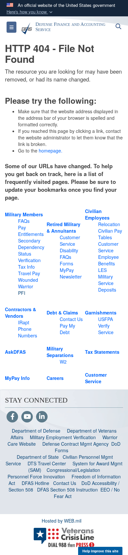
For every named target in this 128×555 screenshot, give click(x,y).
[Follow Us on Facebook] (12, 417)
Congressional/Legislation (73, 470)
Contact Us (64, 483)
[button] (30, 12)
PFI (21, 293)
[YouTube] (27, 417)
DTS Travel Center (47, 463)
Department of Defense (36, 430)
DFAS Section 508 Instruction (67, 489)
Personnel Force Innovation (36, 476)
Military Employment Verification (63, 437)
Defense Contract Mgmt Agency (75, 443)
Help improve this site (100, 550)
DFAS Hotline (35, 483)
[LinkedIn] (42, 417)
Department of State (38, 457)
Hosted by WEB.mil (61, 520)
